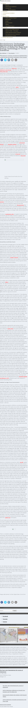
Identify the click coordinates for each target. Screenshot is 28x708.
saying (17, 87)
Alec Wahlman (3, 53)
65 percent (17, 154)
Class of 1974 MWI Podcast (12, 29)
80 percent (23, 155)
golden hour (7, 517)
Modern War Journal (8, 37)
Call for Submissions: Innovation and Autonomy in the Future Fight (14, 700)
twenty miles (10, 328)
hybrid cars (14, 68)
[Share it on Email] (12, 61)
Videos (7, 24)
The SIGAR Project (9, 26)
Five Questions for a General (12, 34)
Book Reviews (8, 22)
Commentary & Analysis (9, 13)
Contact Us (8, 8)
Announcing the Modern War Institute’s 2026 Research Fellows (15, 695)
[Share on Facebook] (2, 61)
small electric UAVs (9, 214)
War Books (8, 19)
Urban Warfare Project (11, 18)
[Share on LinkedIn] (9, 61)
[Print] (16, 61)
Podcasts (5, 27)
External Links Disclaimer (5, 704)
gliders (6, 282)
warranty (2, 201)
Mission (7, 5)
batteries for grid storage (5, 70)
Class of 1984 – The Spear (11, 31)
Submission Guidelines (11, 6)
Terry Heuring (11, 53)
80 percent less (20, 205)
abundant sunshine (12, 144)
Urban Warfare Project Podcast (13, 32)
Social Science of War (10, 35)
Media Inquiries (12, 9)
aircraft (21, 462)
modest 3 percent (14, 257)
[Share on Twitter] (5, 61)
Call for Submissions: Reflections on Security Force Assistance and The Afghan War (14, 691)
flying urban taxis (4, 71)
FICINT (7, 21)
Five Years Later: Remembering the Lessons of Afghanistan (13, 686)
